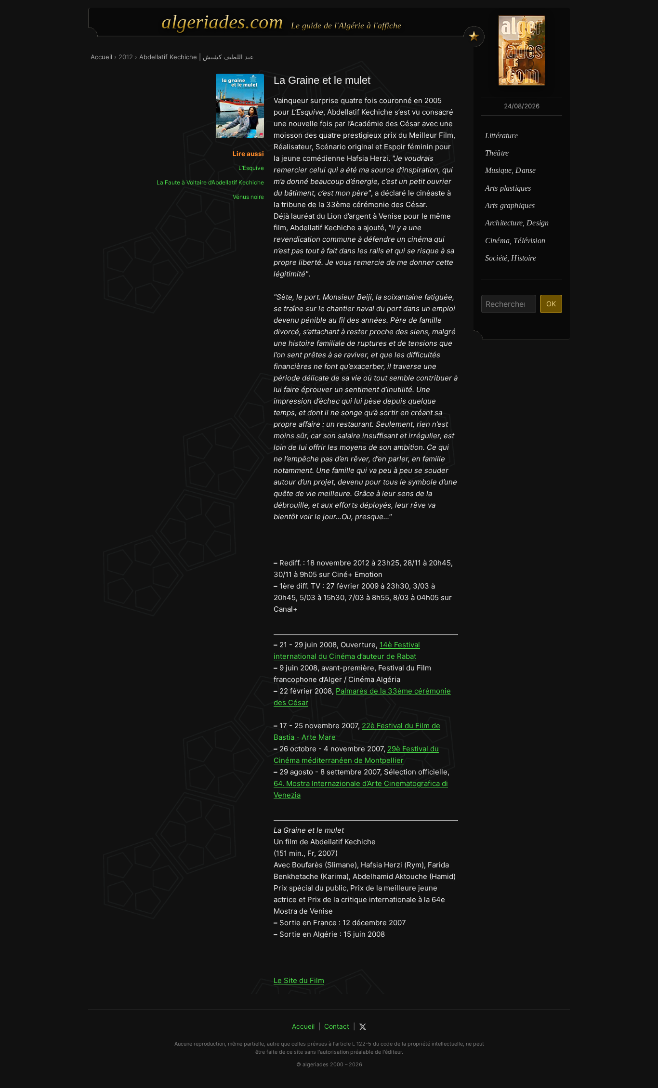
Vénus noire (248, 196)
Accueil (101, 57)
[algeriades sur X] (363, 1027)
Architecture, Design (517, 222)
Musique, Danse (510, 170)
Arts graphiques (510, 205)
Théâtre (497, 152)
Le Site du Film (299, 980)
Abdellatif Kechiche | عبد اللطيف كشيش (196, 57)
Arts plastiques (508, 188)
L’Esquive (251, 167)
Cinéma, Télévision (515, 240)
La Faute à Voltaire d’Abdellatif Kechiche (210, 182)
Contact (336, 1026)
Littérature (501, 135)
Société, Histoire (510, 257)
